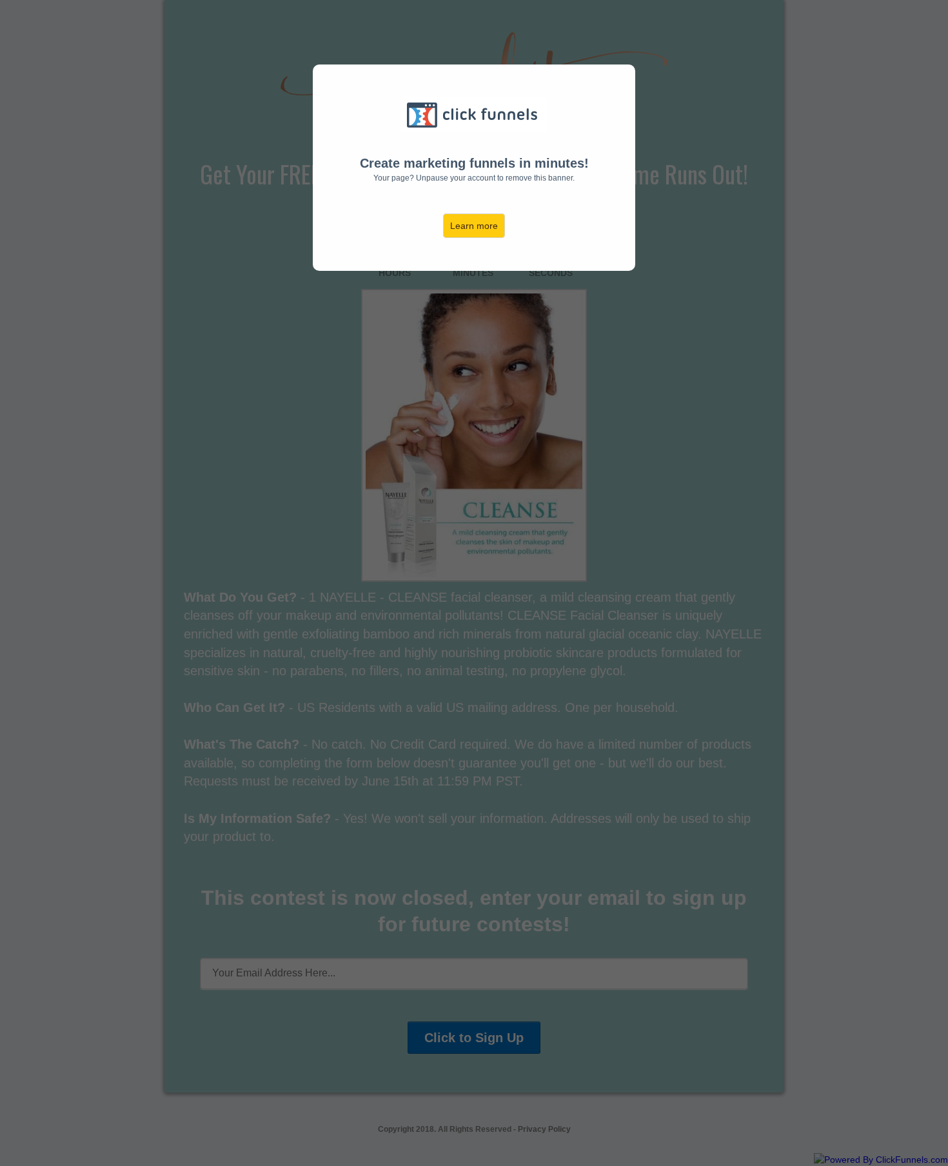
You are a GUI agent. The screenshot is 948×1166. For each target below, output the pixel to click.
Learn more (474, 226)
